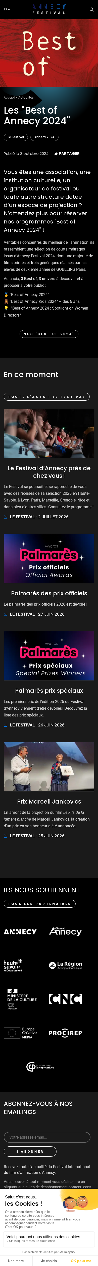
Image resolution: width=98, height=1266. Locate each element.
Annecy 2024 (44, 137)
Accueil (9, 97)
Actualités (26, 97)
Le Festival (16, 137)
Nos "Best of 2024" (49, 334)
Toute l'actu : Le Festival (47, 396)
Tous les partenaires (40, 903)
